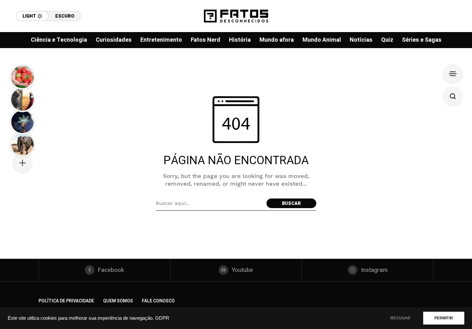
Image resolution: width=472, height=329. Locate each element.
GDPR (162, 318)
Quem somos (118, 301)
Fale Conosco (158, 301)
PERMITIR (443, 318)
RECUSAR (400, 318)
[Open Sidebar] (452, 73)
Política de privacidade (66, 301)
